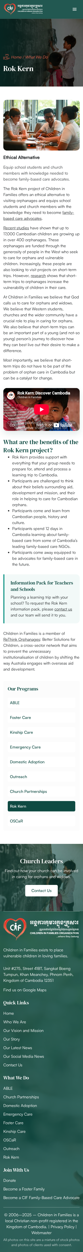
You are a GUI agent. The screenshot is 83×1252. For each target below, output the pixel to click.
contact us (63, 609)
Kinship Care (14, 1131)
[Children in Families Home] (41, 929)
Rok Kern (11, 1157)
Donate (9, 1180)
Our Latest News (17, 1047)
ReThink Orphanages (21, 639)
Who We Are (14, 1021)
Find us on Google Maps (24, 989)
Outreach (11, 1148)
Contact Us (41, 890)
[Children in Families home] (23, 9)
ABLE (8, 1088)
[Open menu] (74, 9)
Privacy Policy (62, 1226)
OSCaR (9, 1139)
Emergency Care (18, 1114)
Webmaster (41, 1232)
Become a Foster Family (23, 1188)
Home (16, 57)
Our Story (11, 1039)
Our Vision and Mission (23, 1030)
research (38, 275)
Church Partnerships (21, 1096)
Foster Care (13, 1122)
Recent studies (16, 227)
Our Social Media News (23, 1056)
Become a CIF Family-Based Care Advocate (41, 1197)
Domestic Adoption (20, 1105)
